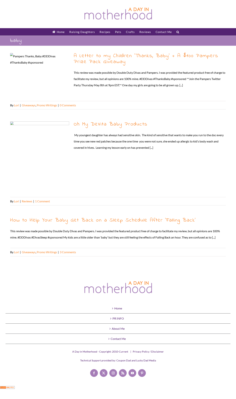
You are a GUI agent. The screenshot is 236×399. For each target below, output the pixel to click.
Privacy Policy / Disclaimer (148, 351)
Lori (16, 105)
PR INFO (118, 318)
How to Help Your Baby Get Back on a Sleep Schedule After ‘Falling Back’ (103, 220)
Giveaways (29, 105)
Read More (219, 105)
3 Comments (68, 252)
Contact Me (118, 338)
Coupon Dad (123, 360)
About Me (118, 328)
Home (118, 308)
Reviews (27, 201)
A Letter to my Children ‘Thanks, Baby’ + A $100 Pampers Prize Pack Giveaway (40, 75)
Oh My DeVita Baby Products (40, 157)
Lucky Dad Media (146, 360)
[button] (177, 32)
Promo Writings (47, 105)
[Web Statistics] (7, 389)
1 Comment (42, 201)
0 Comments (68, 105)
